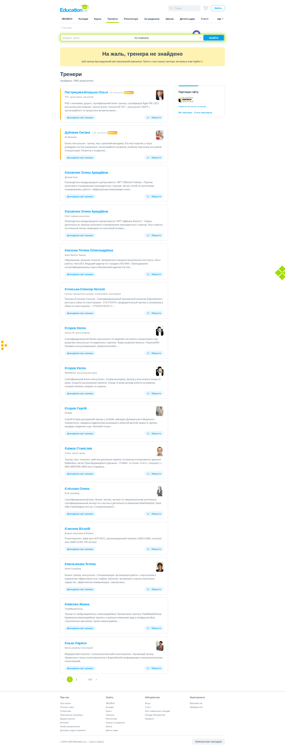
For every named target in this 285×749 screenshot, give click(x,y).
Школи (109, 726)
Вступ (148, 703)
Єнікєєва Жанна (77, 604)
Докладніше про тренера (80, 117)
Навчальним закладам (208, 741)
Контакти (64, 722)
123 (90, 679)
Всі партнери (185, 112)
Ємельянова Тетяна (80, 563)
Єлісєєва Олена (77, 488)
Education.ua (196, 703)
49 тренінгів (116, 92)
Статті (148, 707)
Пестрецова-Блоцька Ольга (86, 92)
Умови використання (70, 726)
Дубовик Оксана (77, 132)
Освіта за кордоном (115, 722)
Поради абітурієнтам (155, 714)
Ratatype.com (196, 707)
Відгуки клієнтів (67, 718)
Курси (108, 710)
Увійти (218, 8)
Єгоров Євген (75, 327)
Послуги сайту (67, 707)
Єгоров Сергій (76, 408)
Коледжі (110, 707)
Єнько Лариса (75, 643)
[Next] (96, 679)
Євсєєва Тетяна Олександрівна (89, 250)
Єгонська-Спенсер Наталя (85, 289)
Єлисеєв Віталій (77, 528)
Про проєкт (65, 703)
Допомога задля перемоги (73, 730)
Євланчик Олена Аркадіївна (86, 172)
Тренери (67, 27)
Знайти (213, 38)
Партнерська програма (71, 714)
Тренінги (110, 714)
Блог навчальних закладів (157, 710)
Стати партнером (203, 112)
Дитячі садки (112, 730)
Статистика (65, 710)
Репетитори (111, 718)
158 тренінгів (99, 132)
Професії (149, 718)
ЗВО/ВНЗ (110, 703)
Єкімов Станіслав (78, 448)
